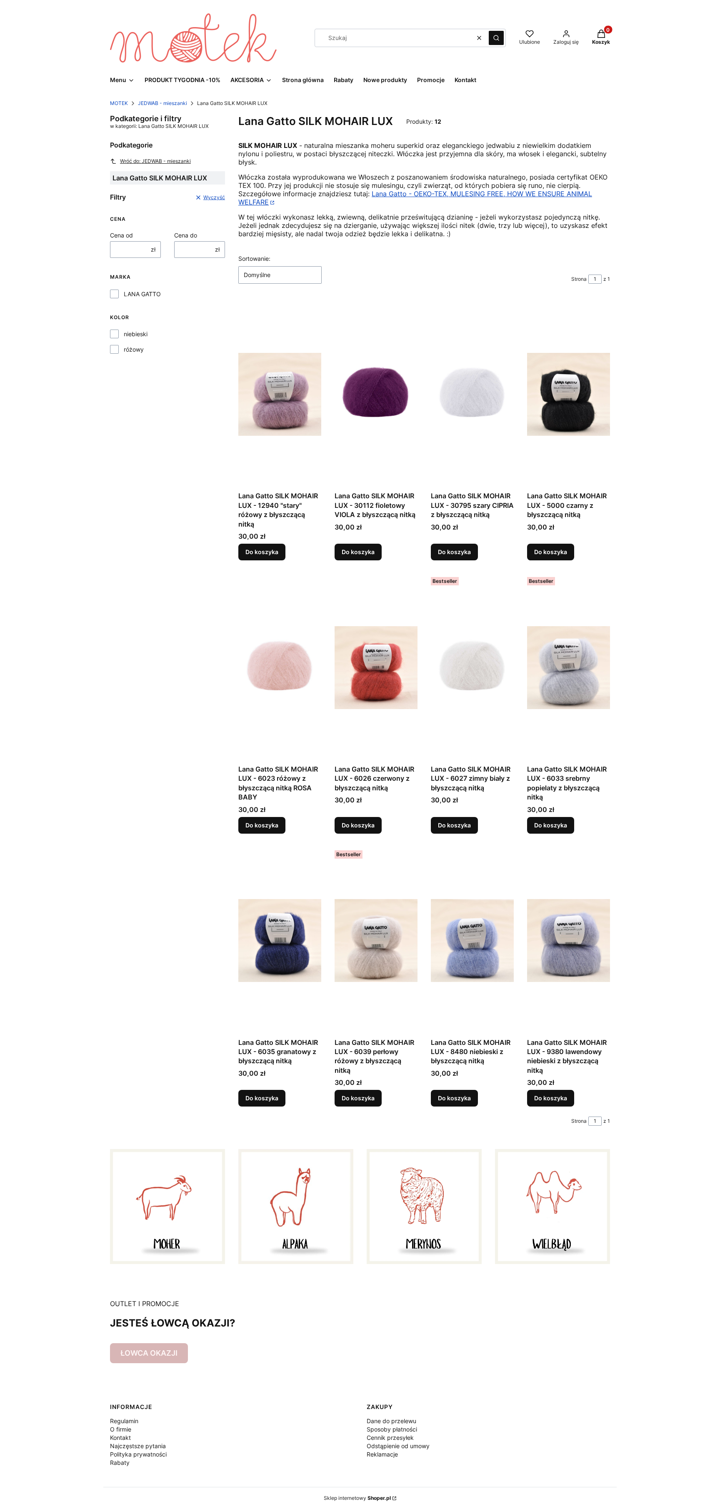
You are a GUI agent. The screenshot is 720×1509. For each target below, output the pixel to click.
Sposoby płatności (392, 1429)
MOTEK (119, 103)
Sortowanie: (254, 258)
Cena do (185, 235)
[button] (496, 38)
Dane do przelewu (391, 1420)
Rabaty (120, 1462)
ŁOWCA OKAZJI (149, 1353)
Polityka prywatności (138, 1454)
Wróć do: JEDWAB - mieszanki (155, 161)
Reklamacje (382, 1454)
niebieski (136, 333)
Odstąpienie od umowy (398, 1445)
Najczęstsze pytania (138, 1445)
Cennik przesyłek (390, 1437)
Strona (579, 279)
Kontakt (120, 1437)
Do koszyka (261, 551)
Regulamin (124, 1420)
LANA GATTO (142, 293)
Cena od (121, 235)
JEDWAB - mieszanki (162, 103)
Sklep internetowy (357, 1498)
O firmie (120, 1429)
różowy (134, 349)
